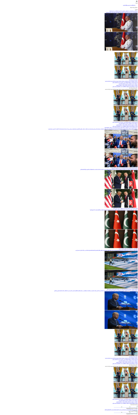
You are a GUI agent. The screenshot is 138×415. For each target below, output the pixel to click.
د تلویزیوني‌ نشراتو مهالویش (133, 410)
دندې (120, 410)
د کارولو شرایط (117, 410)
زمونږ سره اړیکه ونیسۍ (125, 410)
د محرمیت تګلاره (112, 410)
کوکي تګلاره (107, 410)
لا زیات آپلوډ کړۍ (134, 404)
